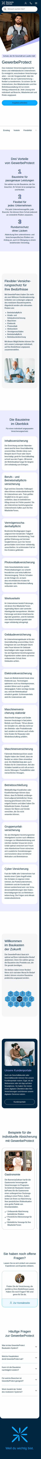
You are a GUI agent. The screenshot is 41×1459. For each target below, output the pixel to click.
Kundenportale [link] (20, 1102)
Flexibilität (27, 130)
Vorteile (17, 130)
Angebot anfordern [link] (19, 103)
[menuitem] (25, 3)
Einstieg (6, 130)
